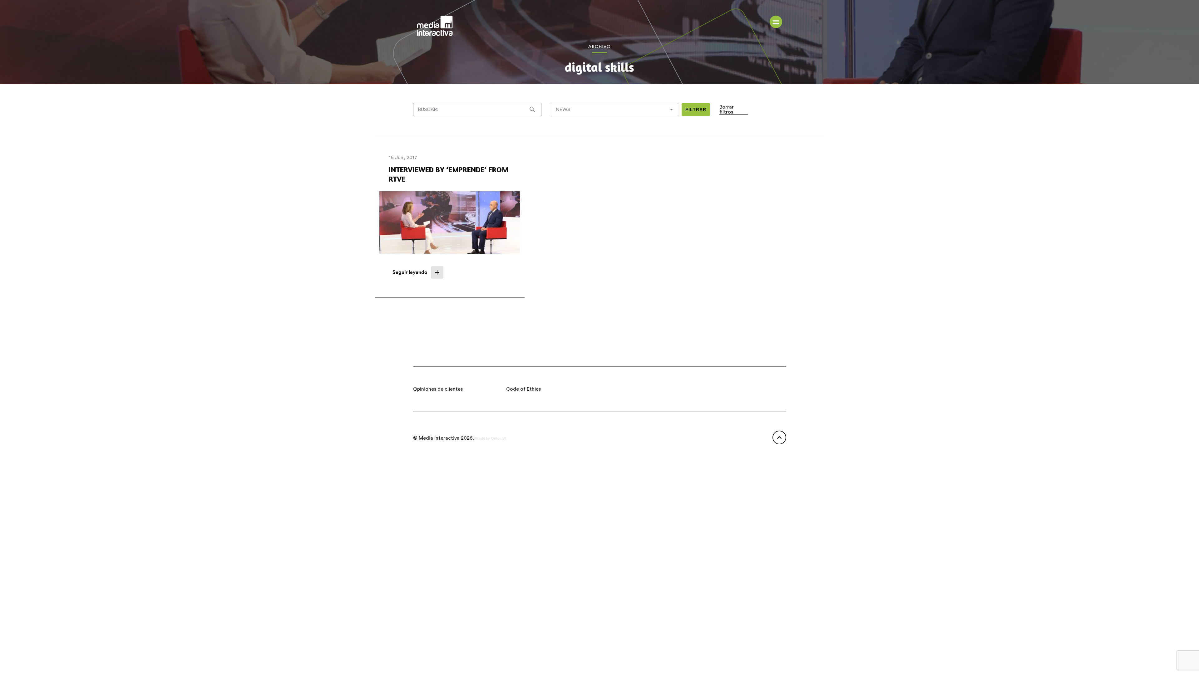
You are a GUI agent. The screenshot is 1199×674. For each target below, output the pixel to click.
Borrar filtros (726, 110)
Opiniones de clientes (438, 389)
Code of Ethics (523, 389)
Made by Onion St (490, 438)
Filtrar (695, 109)
